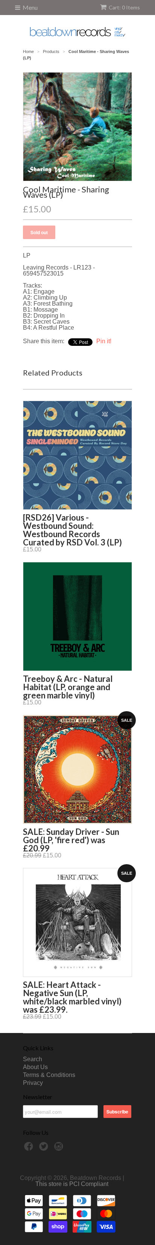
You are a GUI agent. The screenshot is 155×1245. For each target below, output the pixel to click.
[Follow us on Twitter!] (44, 1148)
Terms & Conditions (49, 1075)
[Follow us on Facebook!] (29, 1148)
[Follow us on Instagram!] (59, 1148)
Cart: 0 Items (124, 7)
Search (32, 1059)
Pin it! (103, 341)
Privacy (33, 1083)
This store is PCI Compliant (71, 1184)
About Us (35, 1067)
